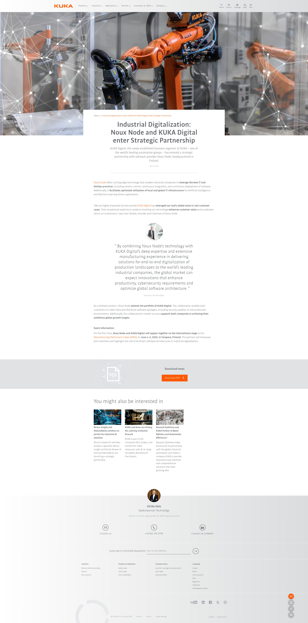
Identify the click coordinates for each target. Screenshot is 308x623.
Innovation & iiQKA (142, 6)
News (96, 116)
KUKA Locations (197, 575)
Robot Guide (122, 568)
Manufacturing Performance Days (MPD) (115, 337)
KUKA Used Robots (124, 575)
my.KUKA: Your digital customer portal (168, 568)
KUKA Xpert (159, 572)
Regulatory (196, 582)
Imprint (139, 617)
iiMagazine (196, 585)
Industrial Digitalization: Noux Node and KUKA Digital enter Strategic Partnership (136, 116)
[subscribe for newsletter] (196, 551)
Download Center (161, 575)
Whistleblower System (200, 588)
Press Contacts (86, 575)
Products (82, 6)
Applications (110, 6)
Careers (195, 568)
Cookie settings (161, 617)
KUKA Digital (144, 205)
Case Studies (122, 572)
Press (194, 578)
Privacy (148, 617)
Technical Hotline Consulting (90, 568)
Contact (84, 572)
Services (124, 6)
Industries (95, 6)
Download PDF (173, 378)
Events (194, 572)
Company (160, 6)
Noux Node (100, 182)
